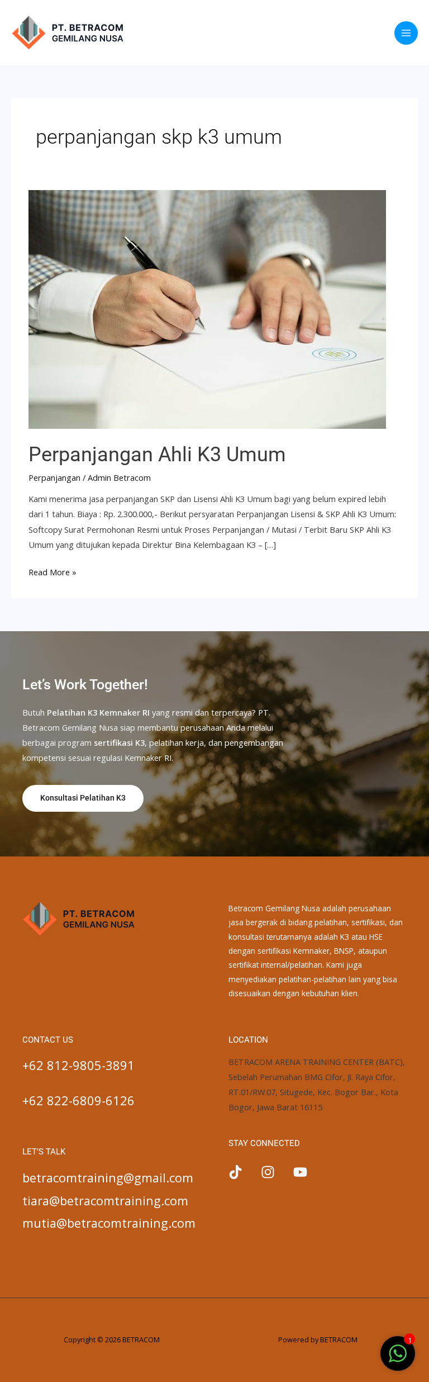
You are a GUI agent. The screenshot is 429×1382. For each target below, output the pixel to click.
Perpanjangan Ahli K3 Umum (157, 454)
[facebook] (235, 1172)
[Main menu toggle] (406, 33)
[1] (398, 1359)
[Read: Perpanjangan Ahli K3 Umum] (207, 308)
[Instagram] (268, 1172)
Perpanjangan (54, 477)
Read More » (52, 571)
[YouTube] (300, 1172)
